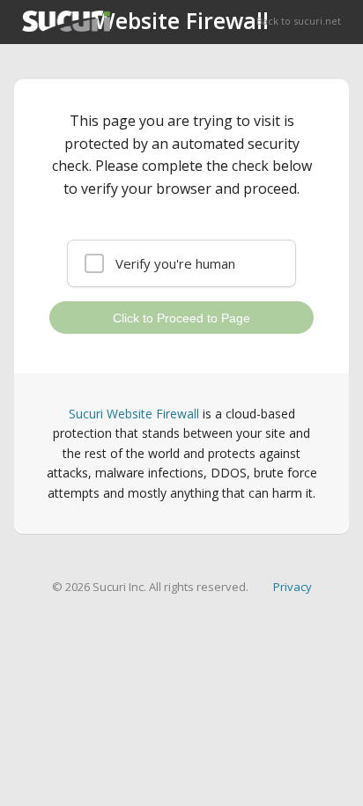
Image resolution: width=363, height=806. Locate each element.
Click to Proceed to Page (181, 318)
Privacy (292, 587)
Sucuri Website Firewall (134, 413)
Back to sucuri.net (298, 20)
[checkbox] (181, 263)
